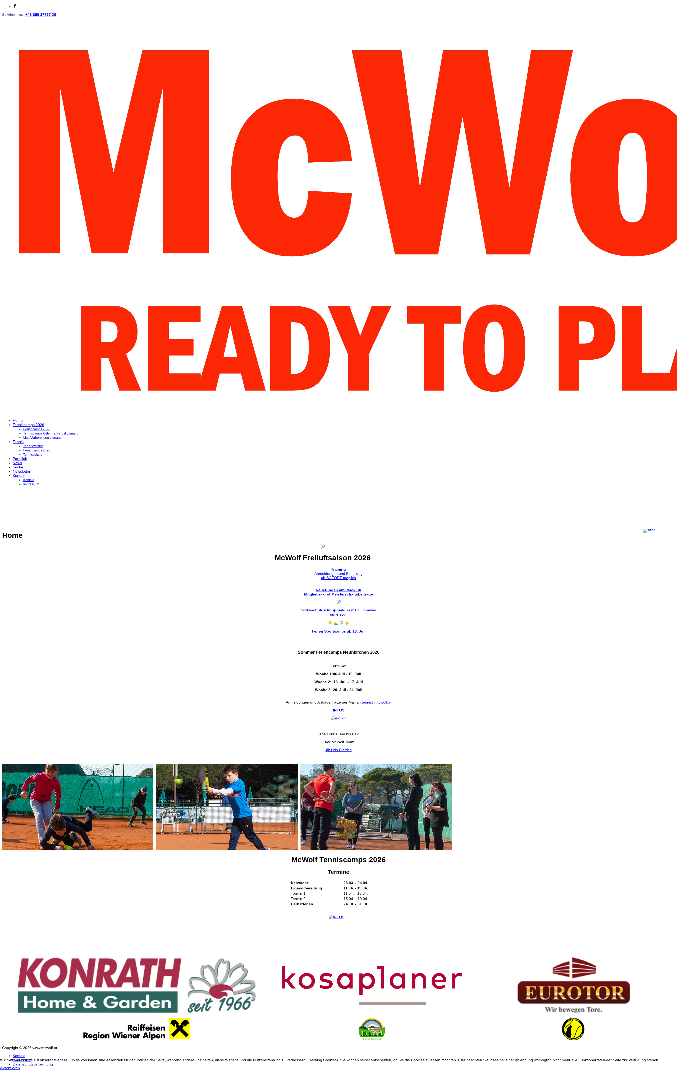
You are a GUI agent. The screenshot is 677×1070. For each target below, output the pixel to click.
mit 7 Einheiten (338, 610)
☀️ (338, 623)
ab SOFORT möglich (338, 578)
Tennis (18, 442)
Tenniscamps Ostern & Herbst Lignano (51, 433)
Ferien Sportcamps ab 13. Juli (338, 631)
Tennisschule (32, 454)
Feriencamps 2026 (36, 429)
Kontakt (19, 475)
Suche (18, 467)
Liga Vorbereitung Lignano (42, 438)
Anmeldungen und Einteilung (338, 573)
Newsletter (21, 471)
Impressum (31, 484)
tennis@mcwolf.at (376, 702)
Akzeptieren (10, 1068)
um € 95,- (338, 614)
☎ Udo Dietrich (339, 750)
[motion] (338, 718)
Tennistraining (33, 446)
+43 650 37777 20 (40, 14)
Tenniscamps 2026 (28, 425)
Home (18, 420)
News (17, 463)
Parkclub (20, 458)
